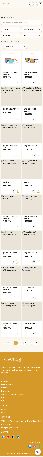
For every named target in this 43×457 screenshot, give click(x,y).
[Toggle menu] (40, 4)
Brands (4, 409)
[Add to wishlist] (13, 82)
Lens (3, 412)
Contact (4, 388)
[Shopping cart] (33, 4)
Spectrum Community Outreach (13, 394)
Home (3, 17)
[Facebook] (3, 437)
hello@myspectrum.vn (9, 428)
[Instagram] (8, 437)
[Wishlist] (29, 4)
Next (36, 342)
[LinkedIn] (18, 437)
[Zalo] (30, 446)
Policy (3, 401)
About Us (4, 381)
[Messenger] (35, 446)
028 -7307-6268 (7, 424)
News (3, 397)
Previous (8, 342)
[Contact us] (38, 452)
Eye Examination (7, 384)
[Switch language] (36, 4)
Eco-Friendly (5, 391)
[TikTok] (13, 437)
